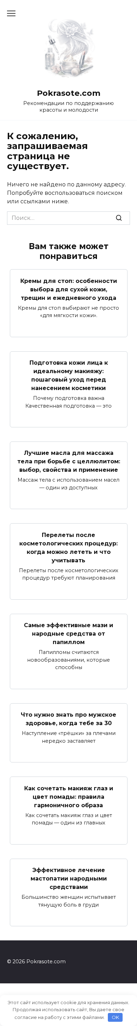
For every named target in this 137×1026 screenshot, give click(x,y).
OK (115, 1017)
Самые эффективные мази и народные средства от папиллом (68, 633)
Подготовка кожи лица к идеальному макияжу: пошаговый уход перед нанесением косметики (69, 375)
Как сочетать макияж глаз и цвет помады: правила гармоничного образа (68, 796)
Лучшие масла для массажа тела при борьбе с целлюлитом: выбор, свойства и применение (68, 461)
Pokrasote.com (68, 93)
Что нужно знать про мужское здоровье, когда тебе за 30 (68, 719)
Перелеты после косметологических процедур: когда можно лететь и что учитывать (68, 547)
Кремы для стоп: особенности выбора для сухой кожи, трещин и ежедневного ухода (68, 289)
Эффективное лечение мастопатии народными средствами (69, 878)
